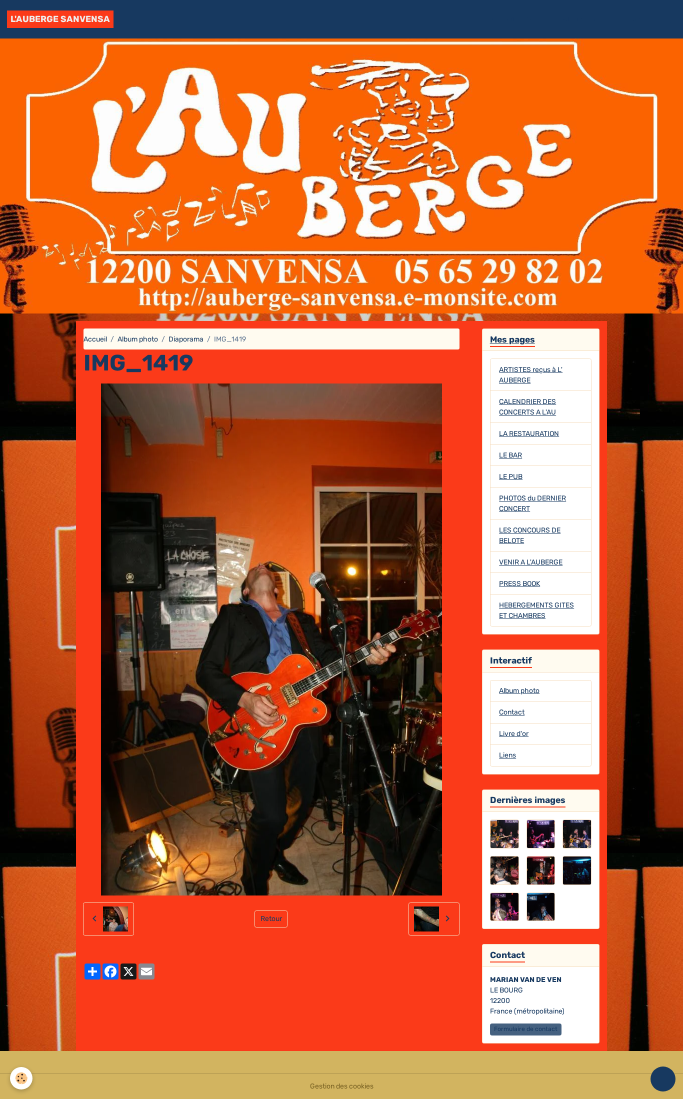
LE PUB (510, 476)
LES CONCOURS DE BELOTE (529, 535)
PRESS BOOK (519, 584)
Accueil (503, 19)
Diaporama (186, 339)
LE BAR (510, 455)
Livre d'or (538, 19)
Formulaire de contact (526, 1029)
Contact (628, 19)
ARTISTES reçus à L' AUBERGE (530, 375)
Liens (507, 755)
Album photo (584, 19)
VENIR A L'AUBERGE (530, 562)
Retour (271, 918)
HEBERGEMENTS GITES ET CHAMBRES (536, 610)
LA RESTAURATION (529, 434)
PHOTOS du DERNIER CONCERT (532, 503)
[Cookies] (21, 1078)
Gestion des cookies (342, 1086)
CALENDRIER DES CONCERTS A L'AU (527, 407)
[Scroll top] (663, 1079)
